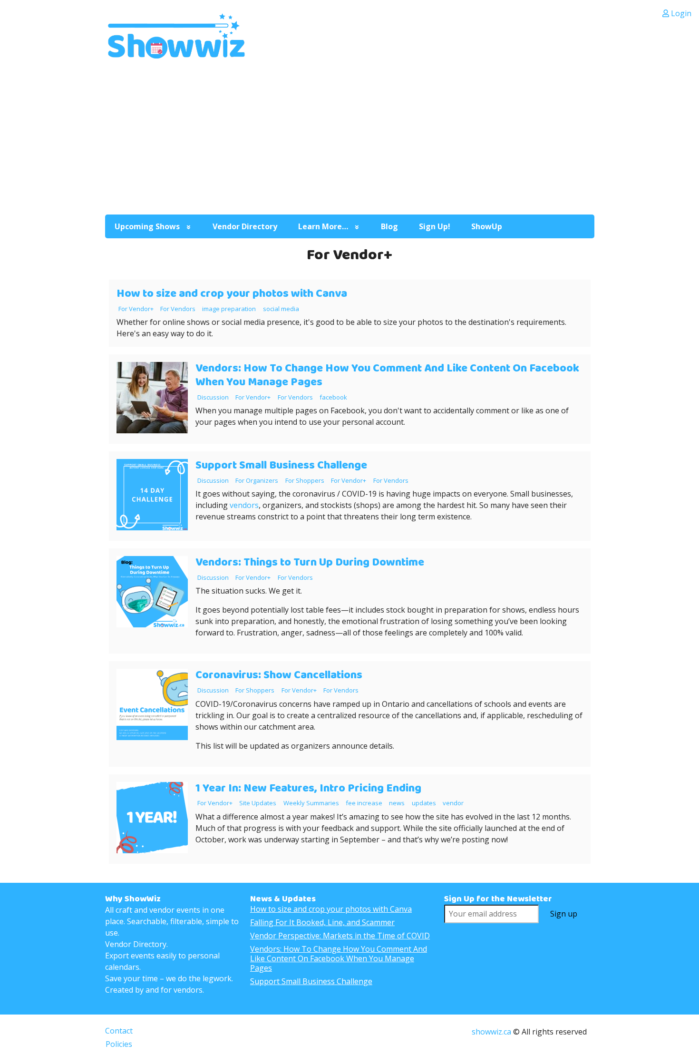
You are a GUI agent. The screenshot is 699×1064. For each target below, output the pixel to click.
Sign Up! (434, 226)
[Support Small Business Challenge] (152, 527)
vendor (453, 803)
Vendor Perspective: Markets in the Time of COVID (340, 935)
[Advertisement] (349, 135)
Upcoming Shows (147, 226)
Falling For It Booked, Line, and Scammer (322, 922)
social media (281, 308)
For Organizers (256, 480)
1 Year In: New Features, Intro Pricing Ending (308, 788)
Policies (119, 1044)
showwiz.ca (491, 1031)
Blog (389, 226)
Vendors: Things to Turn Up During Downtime (309, 562)
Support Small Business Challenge (281, 465)
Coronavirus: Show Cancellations (278, 675)
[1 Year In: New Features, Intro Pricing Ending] (152, 850)
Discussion (213, 397)
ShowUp (486, 226)
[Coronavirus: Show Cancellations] (152, 737)
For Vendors (177, 308)
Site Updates (257, 803)
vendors (243, 505)
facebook (333, 397)
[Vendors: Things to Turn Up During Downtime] (152, 624)
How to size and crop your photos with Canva (231, 294)
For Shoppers (304, 480)
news (397, 803)
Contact (119, 1030)
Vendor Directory (245, 226)
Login (680, 13)
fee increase (364, 803)
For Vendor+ (136, 308)
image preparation (229, 308)
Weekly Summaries (311, 803)
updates (424, 803)
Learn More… (323, 226)
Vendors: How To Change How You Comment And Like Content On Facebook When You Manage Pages (387, 375)
